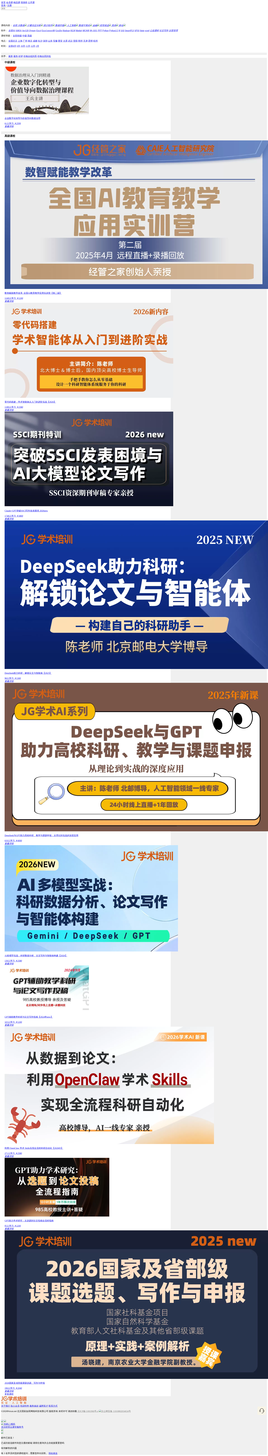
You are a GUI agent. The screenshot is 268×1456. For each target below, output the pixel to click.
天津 (85, 41)
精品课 (16, 2)
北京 (15, 41)
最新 (10, 56)
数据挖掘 (59, 25)
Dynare (32, 30)
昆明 (90, 41)
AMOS (18, 30)
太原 (65, 41)
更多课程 (9, 1394)
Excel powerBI (48, 30)
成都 (35, 41)
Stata (142, 30)
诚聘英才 (43, 1406)
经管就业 (104, 25)
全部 (15, 25)
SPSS (137, 30)
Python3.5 (113, 30)
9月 (18, 46)
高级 (29, 36)
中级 (24, 36)
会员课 (9, 2)
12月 (33, 46)
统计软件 (48, 25)
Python (105, 30)
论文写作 (163, 30)
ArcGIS (25, 30)
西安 (60, 41)
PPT (100, 30)
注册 (9, 5)
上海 (20, 41)
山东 (50, 41)
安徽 (55, 41)
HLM (72, 30)
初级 (19, 36)
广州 (25, 41)
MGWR (85, 30)
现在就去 (53, 1453)
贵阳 (75, 41)
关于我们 (5, 1406)
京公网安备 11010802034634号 (116, 1411)
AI (14, 30)
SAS (122, 30)
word (147, 30)
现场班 (24, 2)
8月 (14, 46)
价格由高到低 (44, 56)
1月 (37, 46)
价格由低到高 (30, 56)
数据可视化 (84, 25)
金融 (95, 25)
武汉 (70, 41)
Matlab (79, 30)
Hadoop (66, 30)
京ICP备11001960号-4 (87, 1411)
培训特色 (24, 1406)
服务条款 (34, 1406)
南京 (30, 41)
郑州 (80, 41)
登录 (3, 5)
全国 (10, 41)
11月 (28, 46)
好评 (20, 56)
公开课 (31, 2)
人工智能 (71, 25)
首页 (3, 2)
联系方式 (53, 1406)
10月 (23, 46)
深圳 (45, 41)
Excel (38, 30)
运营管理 (173, 30)
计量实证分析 (34, 25)
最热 (15, 56)
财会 (121, 25)
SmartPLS (129, 30)
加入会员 (15, 1406)
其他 (114, 25)
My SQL (93, 30)
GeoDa (58, 30)
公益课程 (154, 30)
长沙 (40, 41)
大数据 (21, 25)
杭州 (95, 41)
